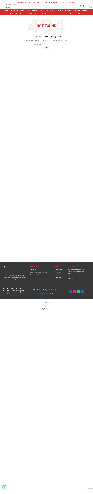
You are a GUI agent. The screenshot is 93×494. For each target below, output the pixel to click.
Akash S (50, 293)
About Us (57, 272)
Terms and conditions (35, 274)
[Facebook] (70, 291)
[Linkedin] (82, 291)
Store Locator (58, 269)
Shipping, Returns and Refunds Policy (39, 272)
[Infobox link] (46, 7)
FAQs (31, 277)
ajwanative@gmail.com (74, 275)
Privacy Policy (33, 269)
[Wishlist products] (83, 6)
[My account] (80, 6)
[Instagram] (74, 291)
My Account (58, 274)
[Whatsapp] (78, 291)
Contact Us (58, 277)
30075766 (71, 278)
